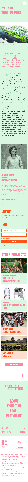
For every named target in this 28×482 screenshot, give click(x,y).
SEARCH (23, 432)
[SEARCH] (25, 429)
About (14, 401)
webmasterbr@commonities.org (9, 471)
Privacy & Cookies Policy (14, 473)
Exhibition (14, 406)
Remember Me (6, 238)
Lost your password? (7, 245)
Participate (14, 416)
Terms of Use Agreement (7, 475)
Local (14, 411)
